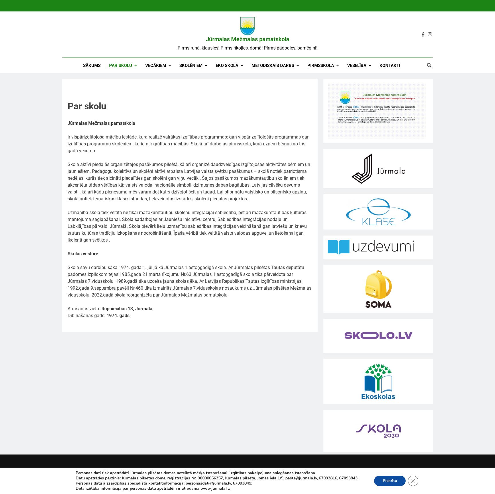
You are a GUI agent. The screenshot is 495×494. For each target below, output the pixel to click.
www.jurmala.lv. (215, 488)
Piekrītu (390, 480)
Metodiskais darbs (273, 65)
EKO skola (227, 65)
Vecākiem (155, 65)
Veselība (356, 65)
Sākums (92, 65)
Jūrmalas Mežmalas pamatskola (247, 39)
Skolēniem (191, 65)
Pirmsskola (320, 65)
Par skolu (120, 65)
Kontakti (390, 65)
